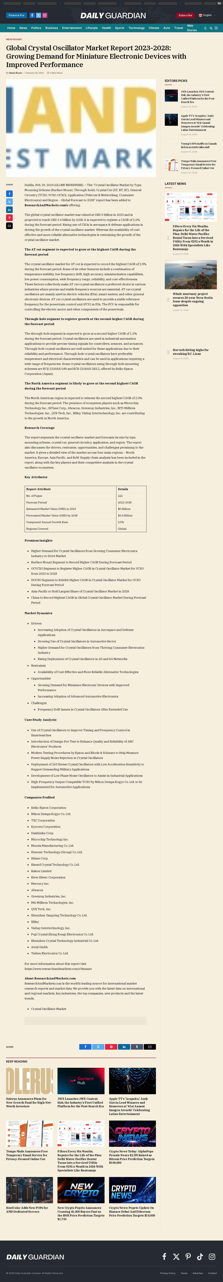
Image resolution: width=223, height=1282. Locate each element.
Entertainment (72, 28)
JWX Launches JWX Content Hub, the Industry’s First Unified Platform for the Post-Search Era (80, 1102)
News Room (15, 73)
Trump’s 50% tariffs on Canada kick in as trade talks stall (199, 145)
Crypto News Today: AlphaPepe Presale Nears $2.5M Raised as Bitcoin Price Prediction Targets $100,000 (132, 1157)
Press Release (14, 39)
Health (106, 28)
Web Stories (192, 28)
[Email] (9, 225)
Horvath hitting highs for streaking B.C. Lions (191, 352)
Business (51, 28)
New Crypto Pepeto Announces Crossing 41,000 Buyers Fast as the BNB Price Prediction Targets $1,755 (80, 1213)
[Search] (211, 28)
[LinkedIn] (9, 209)
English (207, 15)
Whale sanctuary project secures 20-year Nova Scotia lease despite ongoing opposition (193, 299)
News (23, 28)
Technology (136, 28)
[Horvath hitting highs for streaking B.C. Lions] (191, 330)
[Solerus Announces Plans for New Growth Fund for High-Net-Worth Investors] (29, 1081)
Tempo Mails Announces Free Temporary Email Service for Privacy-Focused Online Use (27, 1155)
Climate (154, 28)
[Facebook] (9, 193)
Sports (119, 28)
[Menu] (216, 28)
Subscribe (185, 15)
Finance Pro (16, 15)
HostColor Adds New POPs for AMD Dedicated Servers (27, 1209)
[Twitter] (9, 201)
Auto (166, 28)
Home (11, 28)
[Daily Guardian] (113, 15)
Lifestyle (92, 28)
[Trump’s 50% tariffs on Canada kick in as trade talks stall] (171, 147)
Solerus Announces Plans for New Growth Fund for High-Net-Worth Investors (28, 1102)
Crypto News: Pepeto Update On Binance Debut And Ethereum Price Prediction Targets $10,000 (132, 1211)
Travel (178, 28)
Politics (36, 28)
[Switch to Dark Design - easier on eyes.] (205, 28)
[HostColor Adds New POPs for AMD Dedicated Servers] (29, 1190)
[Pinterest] (9, 217)
